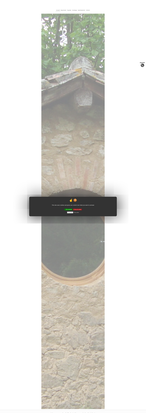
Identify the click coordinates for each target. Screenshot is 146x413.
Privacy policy (76, 212)
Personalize (70, 212)
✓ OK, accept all (68, 209)
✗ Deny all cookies (77, 209)
